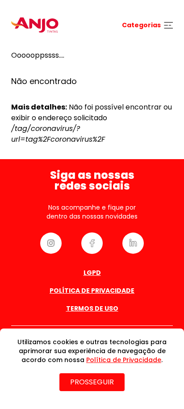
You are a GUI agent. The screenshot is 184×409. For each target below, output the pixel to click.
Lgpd (92, 272)
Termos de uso (92, 308)
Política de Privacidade (92, 290)
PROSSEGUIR (92, 382)
